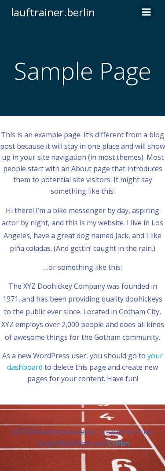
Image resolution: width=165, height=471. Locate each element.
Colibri (119, 443)
